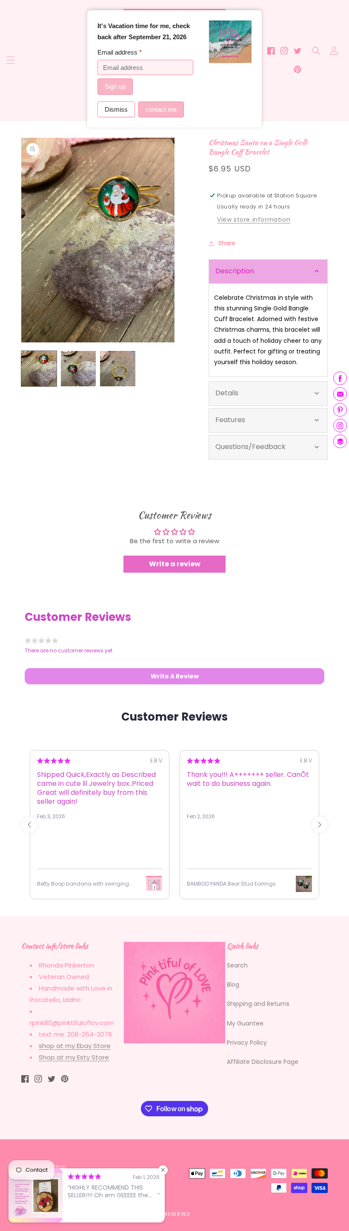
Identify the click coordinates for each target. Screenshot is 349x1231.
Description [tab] (234, 271)
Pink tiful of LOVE (67, 1214)
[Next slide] (320, 825)
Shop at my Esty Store (74, 1057)
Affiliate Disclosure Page (262, 1061)
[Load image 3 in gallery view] (117, 368)
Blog (233, 984)
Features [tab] (230, 420)
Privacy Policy (247, 1042)
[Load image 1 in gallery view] (39, 368)
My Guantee (245, 1023)
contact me (161, 109)
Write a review (174, 564)
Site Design (113, 1214)
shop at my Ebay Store (75, 1045)
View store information (253, 219)
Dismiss (116, 109)
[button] (10, 60)
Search (237, 965)
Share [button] (226, 243)
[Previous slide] (29, 825)
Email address (119, 52)
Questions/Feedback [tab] (250, 447)
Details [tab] (226, 393)
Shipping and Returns (258, 1003)
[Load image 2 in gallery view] (78, 368)
